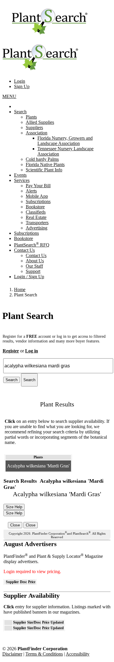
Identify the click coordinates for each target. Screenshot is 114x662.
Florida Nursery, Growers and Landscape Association (65, 141)
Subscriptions (38, 201)
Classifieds (36, 212)
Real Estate (36, 217)
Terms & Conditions (44, 653)
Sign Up (22, 86)
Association (36, 132)
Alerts (31, 190)
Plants (31, 116)
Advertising (36, 227)
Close (15, 525)
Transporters (37, 222)
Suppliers (34, 127)
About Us (35, 260)
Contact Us (24, 250)
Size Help (14, 507)
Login (19, 81)
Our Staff (34, 266)
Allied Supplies (40, 122)
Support (33, 271)
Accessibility (77, 653)
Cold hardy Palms (42, 159)
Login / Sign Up (29, 276)
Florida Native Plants (45, 164)
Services (22, 180)
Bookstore (35, 206)
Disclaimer (12, 653)
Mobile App (37, 196)
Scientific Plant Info (44, 169)
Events (20, 175)
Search (20, 111)
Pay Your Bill (38, 185)
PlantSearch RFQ (31, 244)
